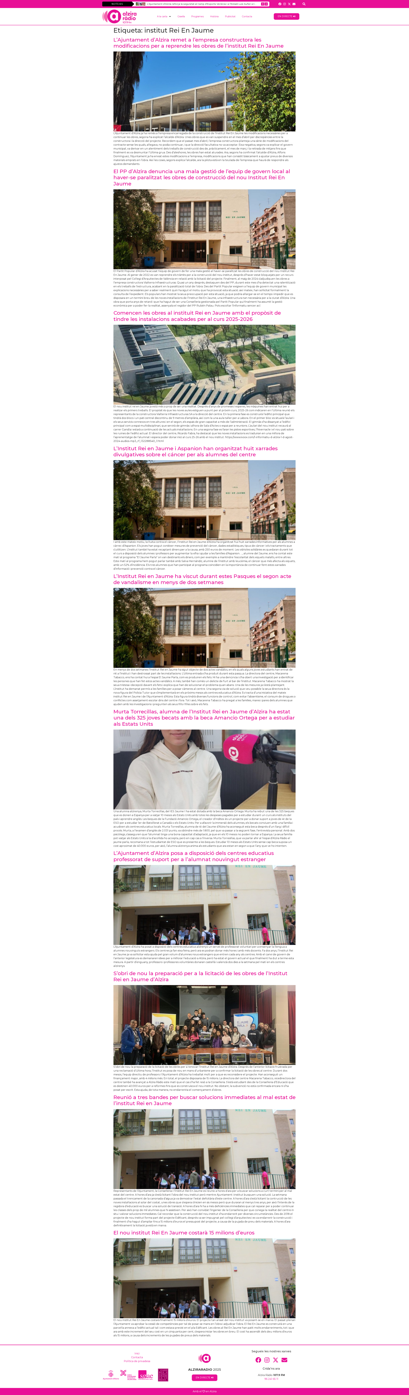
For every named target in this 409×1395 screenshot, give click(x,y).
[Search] (304, 4)
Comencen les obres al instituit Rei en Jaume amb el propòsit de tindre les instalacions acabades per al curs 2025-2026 (197, 316)
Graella (181, 16)
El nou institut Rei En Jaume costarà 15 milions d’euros (184, 1233)
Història (214, 16)
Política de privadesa (137, 1361)
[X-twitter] (289, 4)
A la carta (162, 16)
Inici (137, 1353)
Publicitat (230, 16)
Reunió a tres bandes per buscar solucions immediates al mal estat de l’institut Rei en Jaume (204, 1100)
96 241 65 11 (271, 1378)
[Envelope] (294, 4)
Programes (197, 16)
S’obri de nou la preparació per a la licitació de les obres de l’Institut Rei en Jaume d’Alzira (200, 976)
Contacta (247, 16)
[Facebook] (280, 4)
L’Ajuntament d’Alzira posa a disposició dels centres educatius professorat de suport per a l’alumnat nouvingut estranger (193, 856)
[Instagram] (285, 4)
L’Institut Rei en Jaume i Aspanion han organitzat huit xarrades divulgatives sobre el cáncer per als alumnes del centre (195, 451)
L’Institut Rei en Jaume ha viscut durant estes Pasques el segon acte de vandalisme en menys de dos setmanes (202, 579)
